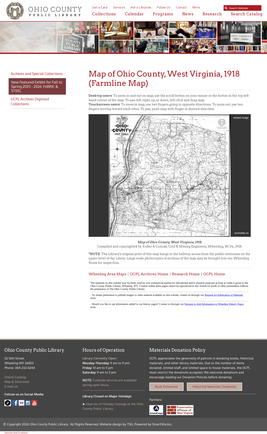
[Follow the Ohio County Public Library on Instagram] (27, 404)
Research (212, 13)
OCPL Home (214, 274)
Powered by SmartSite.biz (152, 424)
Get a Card (99, 7)
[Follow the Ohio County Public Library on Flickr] (21, 404)
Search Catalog (247, 13)
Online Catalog (15, 377)
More (196, 7)
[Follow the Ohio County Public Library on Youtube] (34, 404)
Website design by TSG (116, 424)
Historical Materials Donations (214, 386)
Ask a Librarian (141, 7)
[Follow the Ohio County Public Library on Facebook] (15, 404)
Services (119, 7)
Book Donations (166, 386)
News (188, 13)
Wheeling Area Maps (107, 274)
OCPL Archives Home (149, 274)
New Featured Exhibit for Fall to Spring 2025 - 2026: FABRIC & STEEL (36, 86)
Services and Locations (16, 432)
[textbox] (244, 8)
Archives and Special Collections (37, 73)
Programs (163, 13)
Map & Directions (16, 382)
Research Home (186, 274)
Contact (181, 7)
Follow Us (163, 7)
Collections (104, 13)
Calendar (134, 13)
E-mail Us (11, 386)
